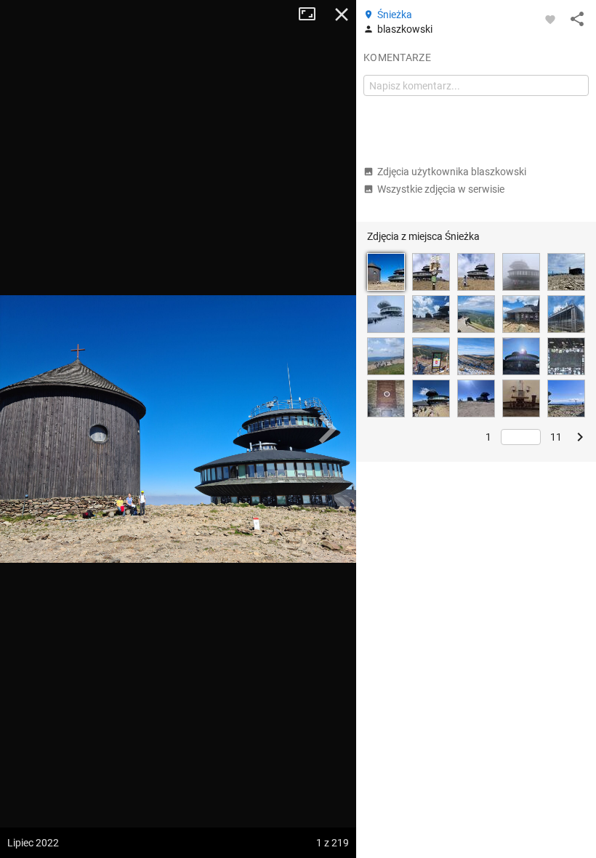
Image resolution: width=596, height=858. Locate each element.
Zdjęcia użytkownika (451, 171)
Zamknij (341, 14)
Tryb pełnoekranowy (312, 14)
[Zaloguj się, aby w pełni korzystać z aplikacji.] (550, 19)
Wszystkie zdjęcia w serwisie (440, 189)
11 (556, 437)
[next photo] (327, 429)
